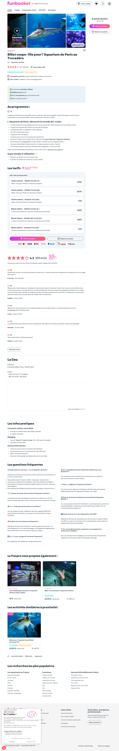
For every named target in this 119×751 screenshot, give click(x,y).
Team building (46, 690)
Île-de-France (11, 677)
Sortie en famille (47, 693)
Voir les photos (78, 45)
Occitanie (10, 680)
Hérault (9, 685)
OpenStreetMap (75, 409)
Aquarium (11, 50)
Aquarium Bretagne (13, 675)
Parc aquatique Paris (77, 680)
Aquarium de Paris (17, 62)
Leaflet (69, 409)
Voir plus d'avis (14, 349)
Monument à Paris (76, 675)
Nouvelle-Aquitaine (13, 690)
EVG (43, 688)
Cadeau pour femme (48, 680)
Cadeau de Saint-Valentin (50, 683)
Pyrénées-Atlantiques (14, 693)
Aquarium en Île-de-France (79, 685)
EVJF (43, 685)
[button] (96, 4)
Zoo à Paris (74, 683)
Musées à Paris (75, 688)
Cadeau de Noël (47, 675)
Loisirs (9, 10)
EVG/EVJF (42, 10)
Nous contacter (94, 722)
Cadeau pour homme (48, 677)
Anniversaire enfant (29, 10)
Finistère (10, 688)
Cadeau (17, 10)
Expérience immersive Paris (79, 677)
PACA (9, 683)
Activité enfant (46, 696)
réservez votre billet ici (55, 149)
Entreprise (52, 10)
